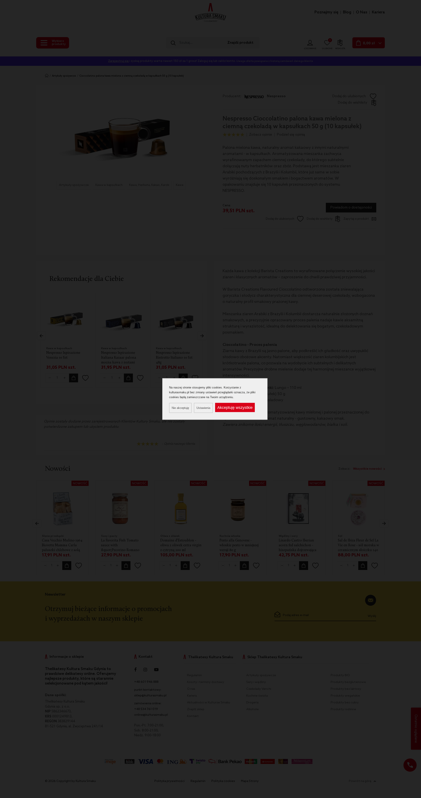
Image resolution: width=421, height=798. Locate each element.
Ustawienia (203, 408)
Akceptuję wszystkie (235, 407)
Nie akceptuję (180, 408)
